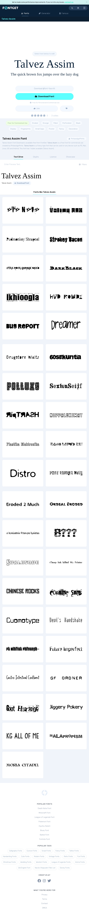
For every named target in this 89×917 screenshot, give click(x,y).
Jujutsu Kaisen (44, 826)
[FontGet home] (10, 8)
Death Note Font (44, 808)
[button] (78, 8)
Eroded (35, 123)
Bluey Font (44, 830)
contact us (69, 2)
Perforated (66, 123)
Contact (44, 903)
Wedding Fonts (25, 862)
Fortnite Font (44, 839)
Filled (56, 123)
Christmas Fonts (9, 862)
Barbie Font (44, 835)
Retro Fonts (68, 856)
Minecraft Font (44, 813)
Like (38, 108)
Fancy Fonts (60, 851)
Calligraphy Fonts (15, 851)
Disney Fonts (65, 868)
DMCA (44, 908)
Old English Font (24, 868)
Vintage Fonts (54, 856)
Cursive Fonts (32, 851)
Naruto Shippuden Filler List (45, 868)
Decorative (73, 129)
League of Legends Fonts (61, 862)
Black (78, 123)
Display (13, 129)
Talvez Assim (52, 143)
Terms (44, 899)
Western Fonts (41, 862)
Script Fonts (46, 851)
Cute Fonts (25, 856)
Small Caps (39, 129)
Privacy (44, 895)
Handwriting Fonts (10, 856)
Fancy (61, 129)
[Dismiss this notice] (86, 2)
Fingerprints (25, 129)
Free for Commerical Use (17, 123)
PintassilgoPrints (77, 139)
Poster (51, 129)
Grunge (46, 123)
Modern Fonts (39, 856)
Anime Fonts (80, 862)
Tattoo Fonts (74, 851)
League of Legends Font (44, 817)
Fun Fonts (81, 856)
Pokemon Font (44, 822)
